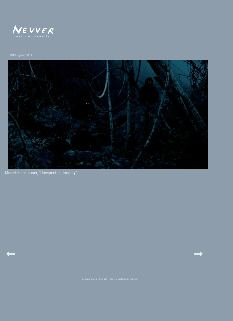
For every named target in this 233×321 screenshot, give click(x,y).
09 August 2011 (21, 55)
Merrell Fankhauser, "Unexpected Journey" (41, 172)
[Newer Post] (10, 253)
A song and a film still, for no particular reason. (110, 279)
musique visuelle (31, 36)
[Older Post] (198, 253)
